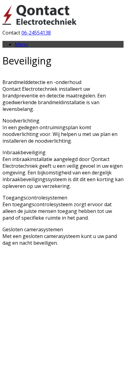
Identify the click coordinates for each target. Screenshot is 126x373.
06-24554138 (36, 32)
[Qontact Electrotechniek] (40, 26)
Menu (21, 44)
